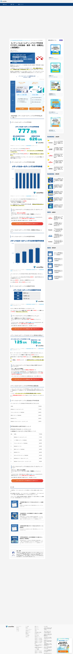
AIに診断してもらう (32, 217)
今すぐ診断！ (22, 108)
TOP (11, 40)
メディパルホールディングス (26, 40)
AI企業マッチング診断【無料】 (22, 94)
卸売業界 (17, 40)
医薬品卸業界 (14, 40)
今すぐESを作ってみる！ (35, 108)
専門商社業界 (20, 40)
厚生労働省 (33, 269)
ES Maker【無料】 (35, 94)
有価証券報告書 (28, 145)
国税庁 (32, 348)
